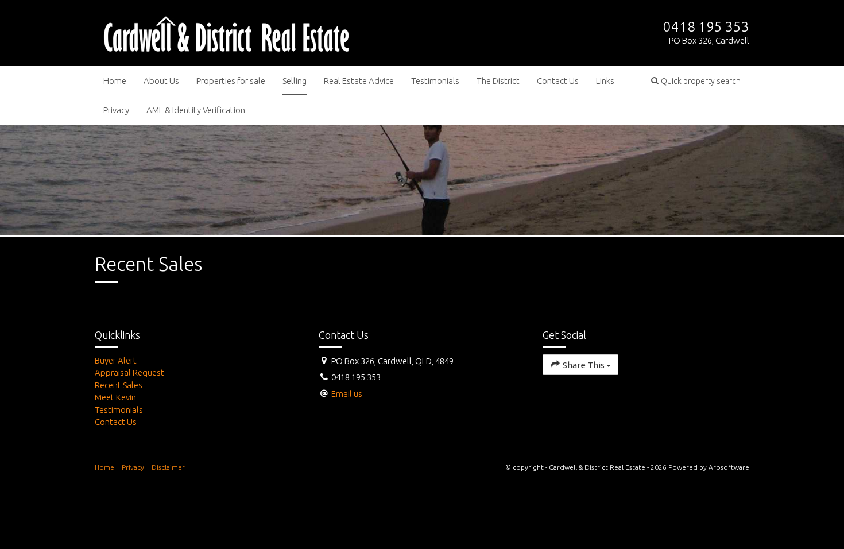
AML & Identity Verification (195, 110)
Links (605, 81)
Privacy (116, 110)
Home (114, 81)
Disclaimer (168, 467)
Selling (294, 81)
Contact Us (558, 81)
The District (498, 81)
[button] (695, 80)
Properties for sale (230, 81)
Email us (346, 394)
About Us (161, 81)
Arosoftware (729, 467)
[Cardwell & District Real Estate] (226, 32)
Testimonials (435, 81)
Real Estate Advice (359, 81)
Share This (583, 365)
